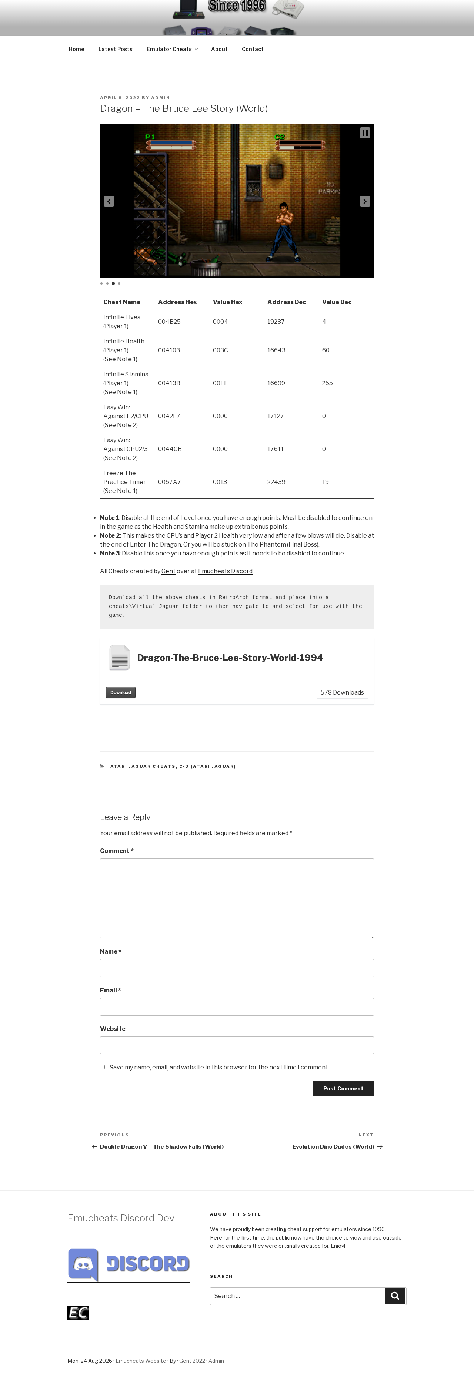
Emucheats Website (141, 1361)
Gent (168, 571)
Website (113, 1028)
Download (120, 692)
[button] (109, 201)
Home (76, 49)
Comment (117, 850)
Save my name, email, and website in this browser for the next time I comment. (219, 1067)
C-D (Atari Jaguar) (207, 766)
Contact (253, 49)
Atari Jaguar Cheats (143, 766)
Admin (160, 97)
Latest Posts (116, 49)
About (219, 49)
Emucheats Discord (225, 571)
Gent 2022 (192, 1361)
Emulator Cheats (169, 49)
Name (110, 951)
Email (110, 990)
